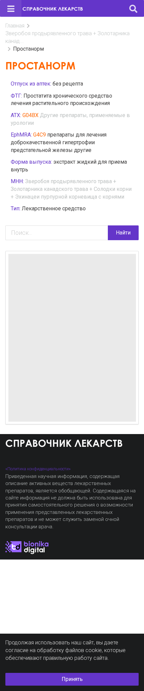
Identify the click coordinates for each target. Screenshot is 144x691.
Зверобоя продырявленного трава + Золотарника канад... (67, 37)
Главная (14, 25)
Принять (72, 679)
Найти (123, 232)
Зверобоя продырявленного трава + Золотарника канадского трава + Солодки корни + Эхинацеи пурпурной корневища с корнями (71, 189)
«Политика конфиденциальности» (38, 468)
